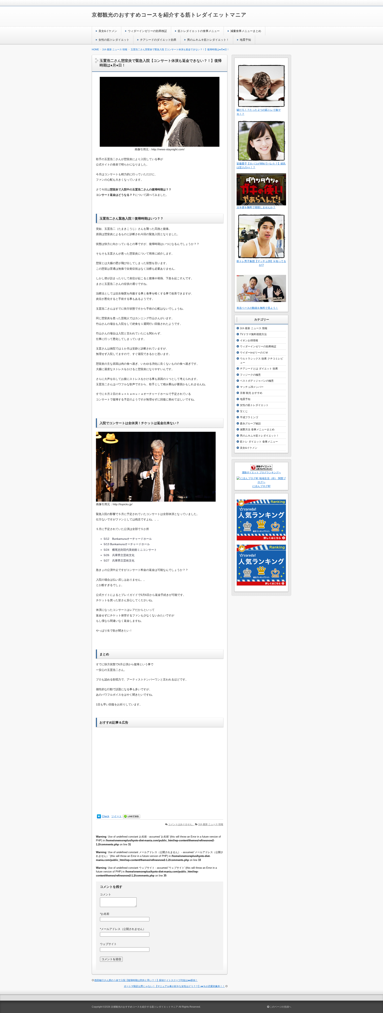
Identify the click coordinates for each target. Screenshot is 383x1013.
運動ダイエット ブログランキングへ (261, 472)
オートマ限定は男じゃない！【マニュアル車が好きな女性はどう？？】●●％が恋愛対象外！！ (174, 986)
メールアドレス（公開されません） (123, 929)
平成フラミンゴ (249, 417)
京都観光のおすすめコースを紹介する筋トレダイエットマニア (169, 15)
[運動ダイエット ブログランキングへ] (261, 468)
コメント (105, 894)
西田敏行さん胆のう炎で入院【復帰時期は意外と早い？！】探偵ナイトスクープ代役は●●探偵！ (146, 980)
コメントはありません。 (181, 824)
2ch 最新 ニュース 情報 (210, 824)
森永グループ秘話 (250, 423)
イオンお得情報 (249, 340)
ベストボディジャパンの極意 (257, 380)
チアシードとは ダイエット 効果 (259, 368)
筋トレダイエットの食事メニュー (199, 31)
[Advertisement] (159, 768)
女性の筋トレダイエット (114, 39)
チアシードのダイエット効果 (158, 39)
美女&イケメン (108, 31)
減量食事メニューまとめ (245, 31)
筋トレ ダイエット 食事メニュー (259, 441)
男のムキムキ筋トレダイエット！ (208, 39)
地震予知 (245, 39)
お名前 (104, 913)
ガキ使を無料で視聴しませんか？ (256, 207)
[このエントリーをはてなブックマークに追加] (99, 816)
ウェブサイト (108, 944)
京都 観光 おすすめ (251, 392)
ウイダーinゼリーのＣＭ (254, 352)
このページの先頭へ (280, 1006)
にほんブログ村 (261, 486)
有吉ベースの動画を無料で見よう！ (257, 307)
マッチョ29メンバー (252, 386)
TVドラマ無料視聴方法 (253, 334)
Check (105, 816)
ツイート (116, 816)
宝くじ (244, 411)
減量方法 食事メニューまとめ (257, 429)
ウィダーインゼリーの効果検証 (147, 31)
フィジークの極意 (250, 374)
